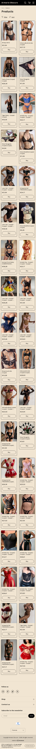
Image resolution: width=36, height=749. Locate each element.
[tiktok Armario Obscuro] (12, 691)
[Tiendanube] (18, 741)
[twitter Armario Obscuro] (17, 691)
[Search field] (25, 3)
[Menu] (33, 3)
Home (3, 8)
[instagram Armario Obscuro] (3, 691)
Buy (9, 49)
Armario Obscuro (10, 3)
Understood (29, 745)
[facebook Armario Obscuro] (7, 691)
